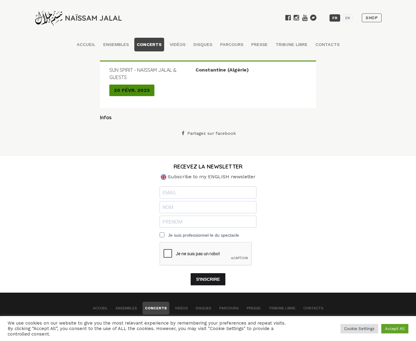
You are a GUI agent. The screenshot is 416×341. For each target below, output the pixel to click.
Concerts (149, 44)
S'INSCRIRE (208, 279)
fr (334, 18)
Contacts (328, 44)
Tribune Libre (292, 44)
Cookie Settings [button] (359, 328)
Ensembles (116, 44)
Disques (202, 44)
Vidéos (177, 44)
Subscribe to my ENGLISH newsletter (211, 176)
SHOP (372, 18)
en (347, 18)
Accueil (86, 44)
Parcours (231, 44)
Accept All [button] (395, 328)
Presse (259, 44)
